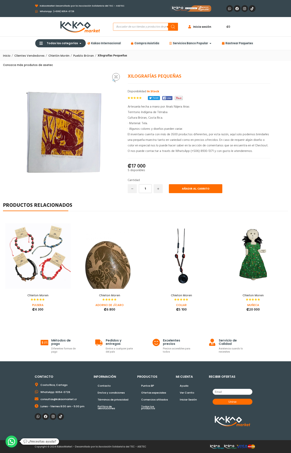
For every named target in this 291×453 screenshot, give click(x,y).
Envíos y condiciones (111, 393)
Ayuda (184, 386)
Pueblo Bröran (83, 56)
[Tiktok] (252, 8)
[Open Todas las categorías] (80, 43)
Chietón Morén (58, 56)
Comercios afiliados (154, 400)
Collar (181, 305)
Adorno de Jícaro (109, 305)
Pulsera (38, 305)
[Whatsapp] (229, 8)
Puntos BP (147, 386)
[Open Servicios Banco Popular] (210, 43)
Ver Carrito (187, 393)
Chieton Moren (37, 295)
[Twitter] (154, 98)
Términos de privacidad (113, 400)
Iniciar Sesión (188, 400)
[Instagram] (244, 8)
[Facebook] (237, 8)
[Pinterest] (179, 98)
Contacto (104, 386)
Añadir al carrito (195, 189)
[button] (116, 77)
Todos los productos (148, 407)
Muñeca (253, 305)
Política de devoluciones (106, 407)
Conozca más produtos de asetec (28, 65)
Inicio (6, 56)
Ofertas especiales (153, 393)
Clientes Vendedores (29, 56)
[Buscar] (173, 27)
